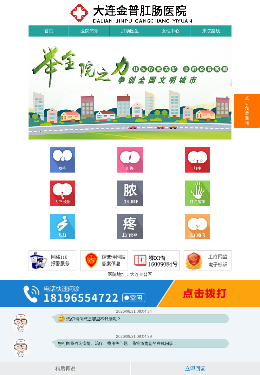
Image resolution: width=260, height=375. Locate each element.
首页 (48, 30)
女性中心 (170, 30)
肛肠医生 (130, 30)
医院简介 (89, 30)
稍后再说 (65, 368)
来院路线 (211, 30)
